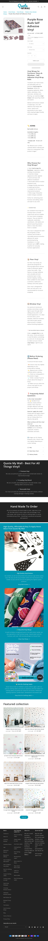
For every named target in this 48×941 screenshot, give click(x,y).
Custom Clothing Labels (7, 874)
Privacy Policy (6, 919)
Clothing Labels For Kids (7, 879)
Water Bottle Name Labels (17, 866)
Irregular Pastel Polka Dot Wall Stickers (34, 783)
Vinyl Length (30, 41)
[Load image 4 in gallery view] (21, 38)
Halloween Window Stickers (7, 893)
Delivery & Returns (5, 851)
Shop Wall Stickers (23, 584)
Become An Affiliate (6, 856)
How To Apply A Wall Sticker (7, 860)
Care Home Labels (18, 844)
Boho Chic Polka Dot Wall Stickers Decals (34, 729)
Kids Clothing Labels (17, 852)
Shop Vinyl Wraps (23, 639)
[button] (36, 64)
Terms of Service (7, 916)
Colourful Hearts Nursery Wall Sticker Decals (34, 810)
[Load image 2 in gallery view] (11, 38)
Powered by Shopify (28, 938)
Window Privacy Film (7, 901)
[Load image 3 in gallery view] (16, 38)
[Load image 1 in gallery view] (6, 38)
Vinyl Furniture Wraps (6, 909)
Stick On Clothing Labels (7, 870)
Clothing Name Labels (17, 848)
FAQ (4, 847)
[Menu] (2, 6)
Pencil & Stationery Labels (18, 879)
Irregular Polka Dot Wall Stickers (13, 729)
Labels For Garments (16, 871)
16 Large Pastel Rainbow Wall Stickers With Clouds (13, 810)
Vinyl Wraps (11, 12)
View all (24, 817)
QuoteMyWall (21, 938)
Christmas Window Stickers (7, 888)
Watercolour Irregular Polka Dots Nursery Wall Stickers (34, 756)
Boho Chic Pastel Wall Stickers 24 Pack (13, 783)
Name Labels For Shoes (18, 862)
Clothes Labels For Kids (17, 840)
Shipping (36, 37)
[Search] (38, 6)
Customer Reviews (5, 840)
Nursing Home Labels (17, 857)
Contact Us (5, 833)
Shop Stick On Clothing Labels (23, 695)
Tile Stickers (6, 905)
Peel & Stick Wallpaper (6, 884)
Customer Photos (7, 844)
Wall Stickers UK (7, 897)
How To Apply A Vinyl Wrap (7, 865)
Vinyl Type (29, 47)
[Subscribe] (25, 927)
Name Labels (17, 875)
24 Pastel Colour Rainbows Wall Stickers (13, 755)
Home (5, 12)
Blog (4, 913)
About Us (5, 836)
